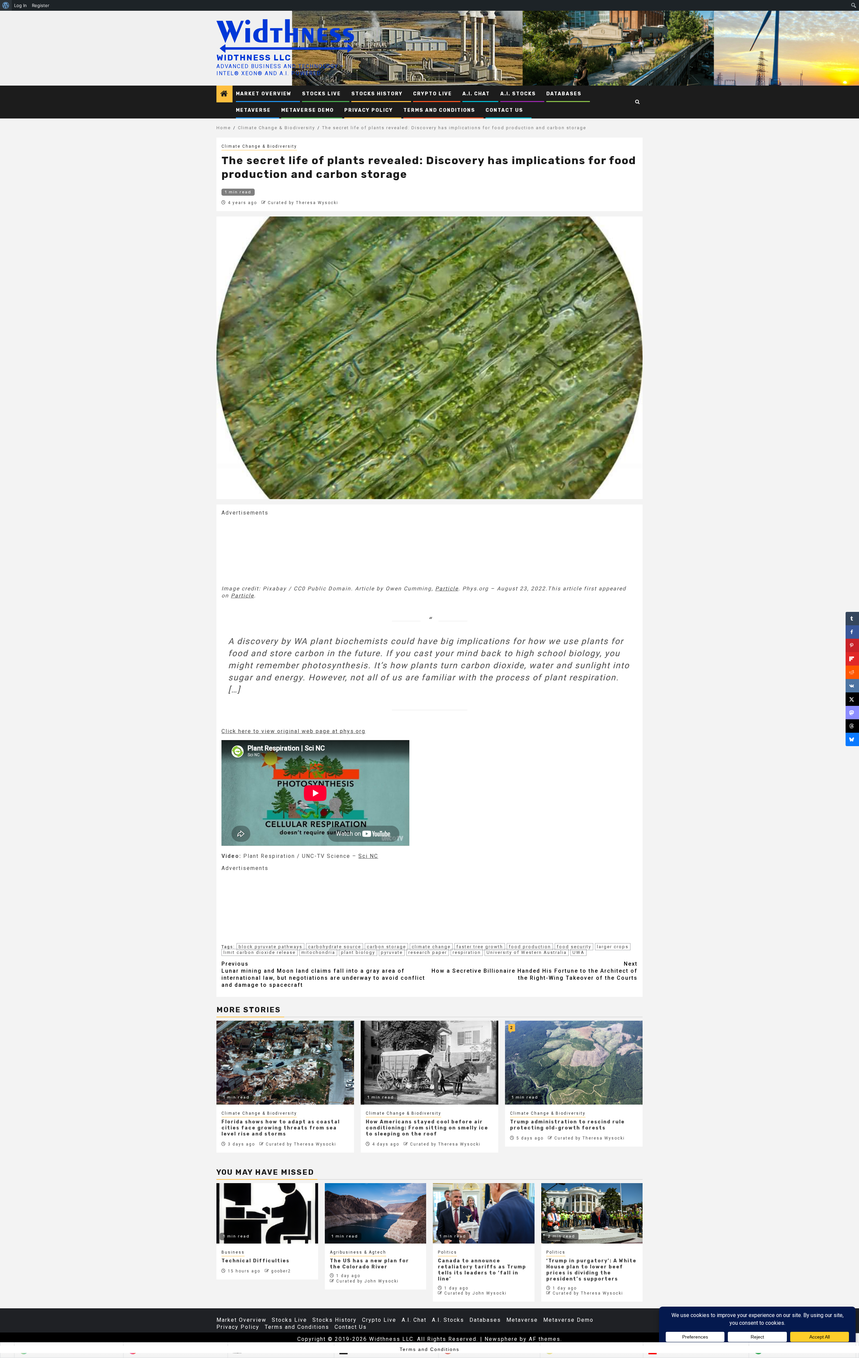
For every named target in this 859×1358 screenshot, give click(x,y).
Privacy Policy (368, 110)
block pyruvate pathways (270, 946)
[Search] (638, 102)
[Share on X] (852, 699)
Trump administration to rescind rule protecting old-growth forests (567, 1125)
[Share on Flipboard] (852, 659)
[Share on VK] (852, 685)
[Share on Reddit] (852, 672)
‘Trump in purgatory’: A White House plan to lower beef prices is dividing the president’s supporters (591, 1270)
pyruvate (392, 952)
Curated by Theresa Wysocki (303, 202)
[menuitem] (6, 5)
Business (233, 1252)
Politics (447, 1252)
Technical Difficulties (255, 1261)
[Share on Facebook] (852, 632)
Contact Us (504, 110)
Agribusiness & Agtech (358, 1252)
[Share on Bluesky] (852, 739)
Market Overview (264, 94)
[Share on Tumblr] (852, 618)
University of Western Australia (527, 952)
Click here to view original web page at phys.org (293, 731)
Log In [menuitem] (20, 5)
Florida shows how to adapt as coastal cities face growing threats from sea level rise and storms (280, 1128)
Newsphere (501, 1339)
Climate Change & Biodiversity (259, 146)
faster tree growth (479, 946)
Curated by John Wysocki (367, 1281)
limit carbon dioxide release (259, 952)
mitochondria (318, 952)
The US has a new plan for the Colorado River (369, 1264)
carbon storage (386, 946)
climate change (431, 946)
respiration (467, 952)
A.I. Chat (476, 94)
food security (574, 946)
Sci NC (368, 856)
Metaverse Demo (307, 110)
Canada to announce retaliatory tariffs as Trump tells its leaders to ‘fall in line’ (482, 1270)
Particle (446, 588)
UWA (578, 952)
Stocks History (377, 94)
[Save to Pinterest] (852, 645)
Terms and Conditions (439, 110)
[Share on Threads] (852, 726)
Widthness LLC (253, 57)
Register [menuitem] (40, 5)
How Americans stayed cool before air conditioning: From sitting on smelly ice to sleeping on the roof (427, 1128)
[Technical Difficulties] (267, 1213)
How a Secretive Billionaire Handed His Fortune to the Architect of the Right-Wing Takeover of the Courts (535, 971)
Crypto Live (432, 94)
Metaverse (253, 110)
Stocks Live (321, 94)
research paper (427, 952)
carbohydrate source (334, 946)
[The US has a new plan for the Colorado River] (375, 1213)
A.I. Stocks (518, 94)
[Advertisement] (271, 549)
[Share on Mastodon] (852, 712)
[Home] (224, 94)
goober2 (281, 1271)
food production (530, 946)
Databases (564, 94)
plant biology (358, 952)
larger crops (612, 946)
